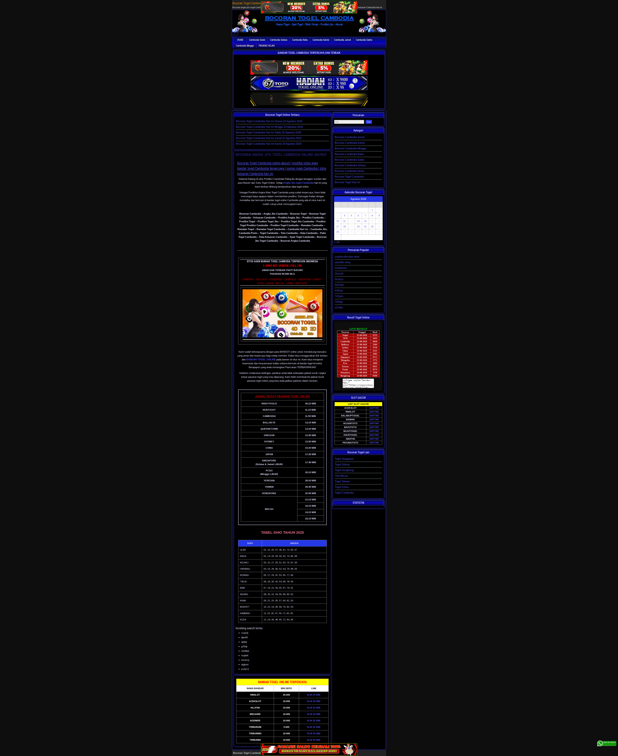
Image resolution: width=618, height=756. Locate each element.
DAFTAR (374, 408)
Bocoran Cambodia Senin (349, 171)
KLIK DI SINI (313, 694)
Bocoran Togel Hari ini (347, 182)
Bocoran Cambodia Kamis (350, 142)
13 (358, 221)
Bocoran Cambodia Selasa (350, 165)
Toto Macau (341, 475)
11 (344, 221)
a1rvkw (339, 307)
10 (337, 221)
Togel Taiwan (342, 481)
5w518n (339, 285)
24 (337, 232)
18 (344, 226)
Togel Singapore (344, 458)
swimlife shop (342, 262)
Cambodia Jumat (342, 39)
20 (358, 226)
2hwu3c (339, 273)
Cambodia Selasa (278, 39)
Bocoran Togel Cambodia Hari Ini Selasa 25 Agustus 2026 (269, 121)
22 (372, 226)
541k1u (339, 279)
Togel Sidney (342, 464)
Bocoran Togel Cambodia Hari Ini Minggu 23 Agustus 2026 (269, 126)
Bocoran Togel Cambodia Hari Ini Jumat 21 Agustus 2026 (268, 138)
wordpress (341, 268)
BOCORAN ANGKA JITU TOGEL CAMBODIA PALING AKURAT (281, 154)
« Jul (337, 242)
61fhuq (339, 290)
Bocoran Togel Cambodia (349, 176)
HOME (240, 39)
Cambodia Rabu (300, 39)
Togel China (342, 487)
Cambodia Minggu (245, 45)
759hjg (339, 301)
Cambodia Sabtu (364, 39)
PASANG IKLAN (267, 45)
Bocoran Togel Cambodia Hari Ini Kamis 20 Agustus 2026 (269, 143)
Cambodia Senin (257, 39)
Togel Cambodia (344, 492)
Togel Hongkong (344, 470)
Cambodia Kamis (321, 39)
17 (337, 226)
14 (365, 221)
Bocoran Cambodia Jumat (350, 137)
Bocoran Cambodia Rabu (349, 154)
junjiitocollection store (347, 256)
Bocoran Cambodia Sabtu (349, 159)
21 (365, 226)
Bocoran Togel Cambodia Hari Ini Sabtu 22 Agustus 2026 (268, 132)
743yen (339, 296)
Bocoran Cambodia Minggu (350, 148)
